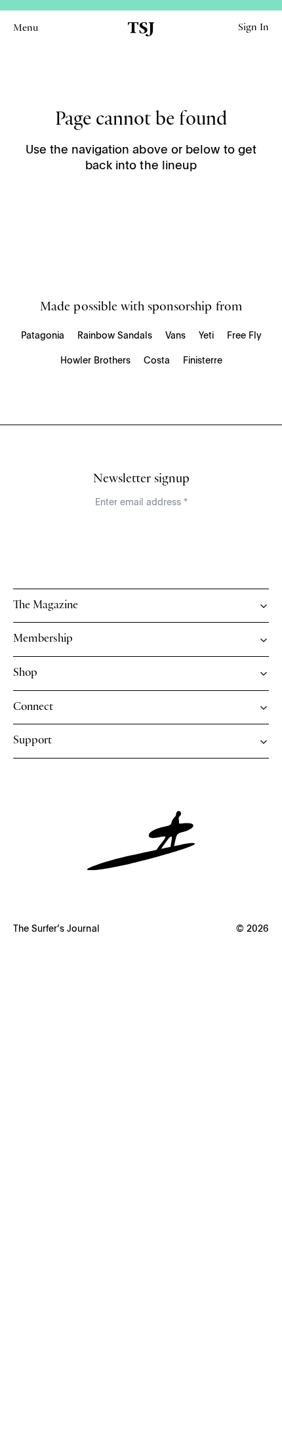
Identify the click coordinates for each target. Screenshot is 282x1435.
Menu (25, 29)
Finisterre (202, 360)
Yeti (206, 336)
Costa (157, 360)
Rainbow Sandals (114, 336)
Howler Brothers (95, 360)
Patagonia (42, 336)
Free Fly (244, 336)
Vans (175, 336)
